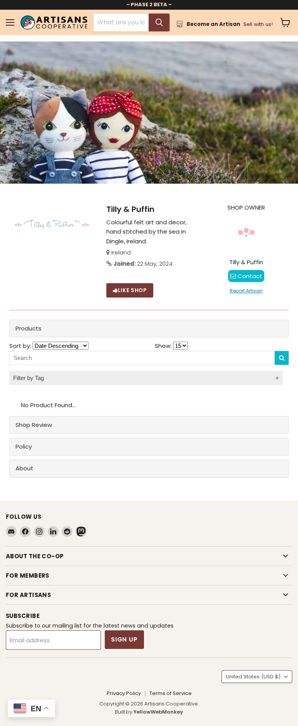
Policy (24, 446)
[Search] (159, 22)
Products (29, 328)
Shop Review (34, 425)
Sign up (124, 639)
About (24, 468)
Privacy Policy (124, 693)
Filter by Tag (28, 378)
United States (253, 676)
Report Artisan (246, 290)
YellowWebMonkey (158, 712)
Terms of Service (170, 693)
